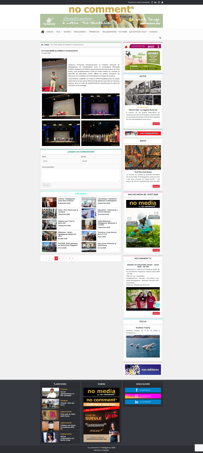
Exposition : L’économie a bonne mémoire (108, 211)
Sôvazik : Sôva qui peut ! (67, 404)
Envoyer (46, 185)
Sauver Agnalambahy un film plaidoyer (67, 393)
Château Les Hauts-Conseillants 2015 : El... (68, 427)
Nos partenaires (110, 32)
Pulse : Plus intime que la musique (68, 211)
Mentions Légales (101, 450)
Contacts (153, 32)
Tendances (94, 32)
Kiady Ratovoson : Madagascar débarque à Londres (107, 223)
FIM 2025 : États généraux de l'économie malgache (68, 244)
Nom (44, 157)
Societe (67, 32)
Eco (58, 32)
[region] (143, 116)
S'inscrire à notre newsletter (139, 2)
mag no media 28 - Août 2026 (143, 194)
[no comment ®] (162, 2)
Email (83, 157)
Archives (61, 384)
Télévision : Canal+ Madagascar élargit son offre (67, 234)
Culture (49, 32)
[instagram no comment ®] (159, 2)
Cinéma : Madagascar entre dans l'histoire (66, 200)
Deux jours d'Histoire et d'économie (107, 244)
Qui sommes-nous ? (138, 32)
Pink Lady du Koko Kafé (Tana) (68, 415)
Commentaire (48, 167)
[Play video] (143, 299)
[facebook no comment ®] (152, 2)
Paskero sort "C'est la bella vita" (66, 222)
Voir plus (156, 123)
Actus (143, 76)
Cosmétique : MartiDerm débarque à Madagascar (107, 200)
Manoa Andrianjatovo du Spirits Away (67, 438)
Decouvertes (79, 32)
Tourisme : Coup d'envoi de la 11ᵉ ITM (107, 233)
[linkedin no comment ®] (155, 2)
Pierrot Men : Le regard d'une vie (143, 110)
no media (123, 32)
